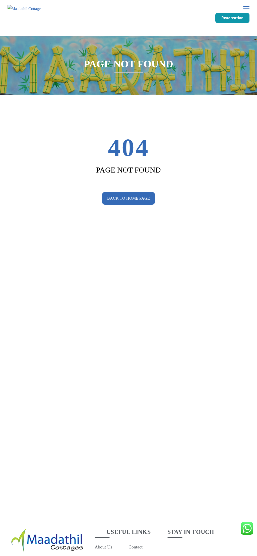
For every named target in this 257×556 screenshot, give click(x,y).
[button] (232, 18)
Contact (135, 546)
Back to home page (128, 198)
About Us (103, 546)
